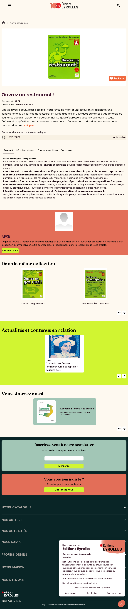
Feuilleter (117, 78)
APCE (17, 101)
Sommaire (66, 150)
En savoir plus (10, 250)
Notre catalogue (19, 23)
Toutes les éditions (47, 150)
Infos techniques (25, 150)
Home (3, 23)
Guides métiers (24, 104)
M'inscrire (64, 466)
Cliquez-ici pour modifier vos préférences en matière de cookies (64, 605)
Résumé (8, 150)
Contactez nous (64, 489)
